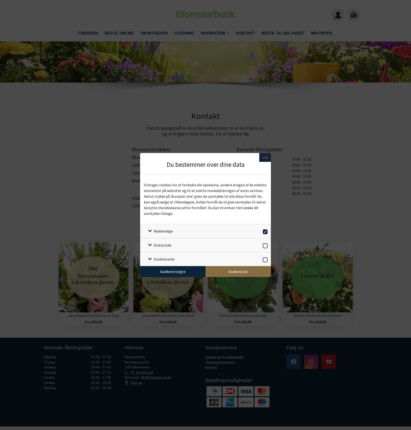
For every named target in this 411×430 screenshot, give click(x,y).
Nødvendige (163, 231)
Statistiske (162, 245)
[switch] (264, 230)
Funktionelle (164, 259)
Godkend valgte (173, 271)
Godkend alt (238, 271)
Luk (265, 157)
